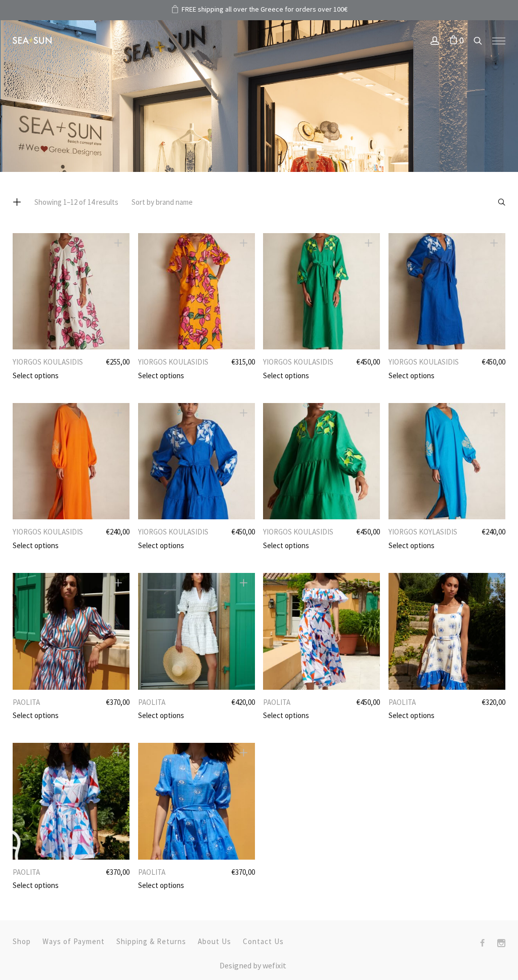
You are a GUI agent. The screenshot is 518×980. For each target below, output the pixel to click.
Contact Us (263, 941)
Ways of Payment (73, 941)
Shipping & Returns (151, 941)
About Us (214, 941)
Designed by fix (253, 965)
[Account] (435, 41)
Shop (22, 941)
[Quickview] (118, 242)
